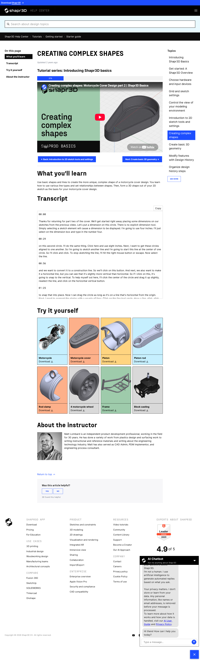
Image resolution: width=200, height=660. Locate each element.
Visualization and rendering (84, 539)
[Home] (27, 10)
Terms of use (120, 581)
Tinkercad (31, 593)
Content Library (121, 534)
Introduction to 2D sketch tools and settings (180, 121)
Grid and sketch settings (179, 93)
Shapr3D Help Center (16, 36)
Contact (117, 561)
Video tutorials (120, 524)
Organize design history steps (179, 169)
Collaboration (77, 560)
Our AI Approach (121, 549)
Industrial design (35, 551)
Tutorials (37, 36)
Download (31, 524)
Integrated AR (77, 544)
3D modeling (76, 529)
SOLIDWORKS (33, 588)
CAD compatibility (79, 591)
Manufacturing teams (37, 561)
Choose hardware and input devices (180, 81)
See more (174, 179)
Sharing (74, 554)
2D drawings (76, 534)
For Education (33, 534)
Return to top (45, 474)
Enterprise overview (80, 576)
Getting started (54, 36)
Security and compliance (82, 586)
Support (117, 539)
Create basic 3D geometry (179, 146)
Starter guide (73, 36)
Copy (158, 208)
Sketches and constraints (83, 524)
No (58, 491)
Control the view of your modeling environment (181, 106)
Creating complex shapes (180, 135)
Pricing (30, 529)
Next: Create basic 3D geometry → (142, 159)
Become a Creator (122, 544)
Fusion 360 (32, 578)
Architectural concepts (38, 566)
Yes (47, 491)
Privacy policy (120, 571)
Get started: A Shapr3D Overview (181, 70)
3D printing (32, 546)
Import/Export (77, 565)
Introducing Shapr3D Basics (179, 59)
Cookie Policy (120, 576)
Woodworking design (37, 556)
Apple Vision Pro (78, 581)
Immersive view (78, 549)
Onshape (31, 598)
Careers (117, 566)
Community (119, 529)
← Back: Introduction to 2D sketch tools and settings (67, 159)
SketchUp (31, 583)
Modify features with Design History (181, 157)
